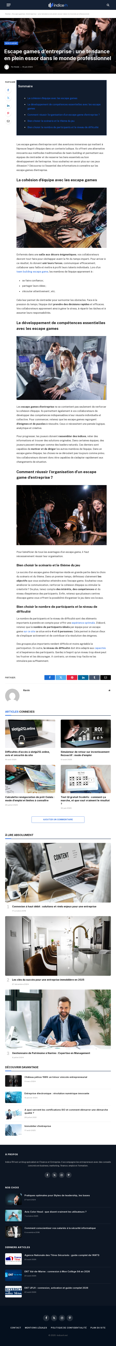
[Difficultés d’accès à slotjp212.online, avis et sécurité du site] (30, 734)
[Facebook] (8, 90)
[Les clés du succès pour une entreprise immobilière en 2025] (58, 946)
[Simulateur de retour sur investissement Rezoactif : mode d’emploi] (86, 734)
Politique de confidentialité (69, 1328)
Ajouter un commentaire (58, 819)
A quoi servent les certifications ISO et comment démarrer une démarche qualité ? (66, 1111)
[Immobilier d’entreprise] (13, 1130)
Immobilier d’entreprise (37, 1126)
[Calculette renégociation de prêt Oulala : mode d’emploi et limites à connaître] (30, 779)
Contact (15, 1328)
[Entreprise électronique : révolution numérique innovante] (13, 1097)
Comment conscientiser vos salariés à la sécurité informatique (60, 1228)
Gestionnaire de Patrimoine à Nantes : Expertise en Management (51, 1053)
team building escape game (32, 271)
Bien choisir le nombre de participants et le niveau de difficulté (62, 127)
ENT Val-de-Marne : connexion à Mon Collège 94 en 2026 (57, 1271)
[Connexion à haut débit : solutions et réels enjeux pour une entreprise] (58, 873)
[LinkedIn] (8, 105)
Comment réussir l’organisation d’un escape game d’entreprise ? (63, 114)
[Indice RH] (58, 5)
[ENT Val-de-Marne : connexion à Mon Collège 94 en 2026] (13, 1275)
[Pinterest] (8, 113)
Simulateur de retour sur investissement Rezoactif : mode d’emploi (85, 753)
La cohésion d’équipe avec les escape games (52, 98)
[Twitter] (8, 98)
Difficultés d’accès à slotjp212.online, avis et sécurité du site (27, 753)
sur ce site (29, 631)
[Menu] (9, 5)
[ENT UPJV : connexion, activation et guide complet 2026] (13, 1291)
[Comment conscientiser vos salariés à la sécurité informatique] (13, 1232)
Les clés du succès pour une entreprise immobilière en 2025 (48, 979)
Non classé (11, 43)
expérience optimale (83, 622)
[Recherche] (107, 5)
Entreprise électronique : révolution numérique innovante (56, 1093)
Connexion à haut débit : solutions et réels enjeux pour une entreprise (54, 906)
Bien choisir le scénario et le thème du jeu (50, 121)
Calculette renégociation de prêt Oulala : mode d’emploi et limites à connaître (29, 799)
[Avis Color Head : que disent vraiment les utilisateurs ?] (13, 1215)
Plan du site (98, 1328)
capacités (100, 648)
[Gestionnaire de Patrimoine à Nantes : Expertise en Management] (58, 1019)
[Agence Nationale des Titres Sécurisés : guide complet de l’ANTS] (13, 1259)
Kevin (16, 67)
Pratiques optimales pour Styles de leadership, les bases (57, 1195)
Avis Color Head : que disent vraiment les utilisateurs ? (55, 1211)
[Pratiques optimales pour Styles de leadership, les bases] (13, 1199)
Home (7, 14)
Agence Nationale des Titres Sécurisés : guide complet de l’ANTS (61, 1255)
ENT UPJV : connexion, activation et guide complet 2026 (56, 1287)
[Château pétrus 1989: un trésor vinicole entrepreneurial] (13, 1081)
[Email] (8, 121)
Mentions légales (36, 1328)
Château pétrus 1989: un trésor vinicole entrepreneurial (55, 1077)
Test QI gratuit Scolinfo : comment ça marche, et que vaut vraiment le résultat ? (85, 800)
